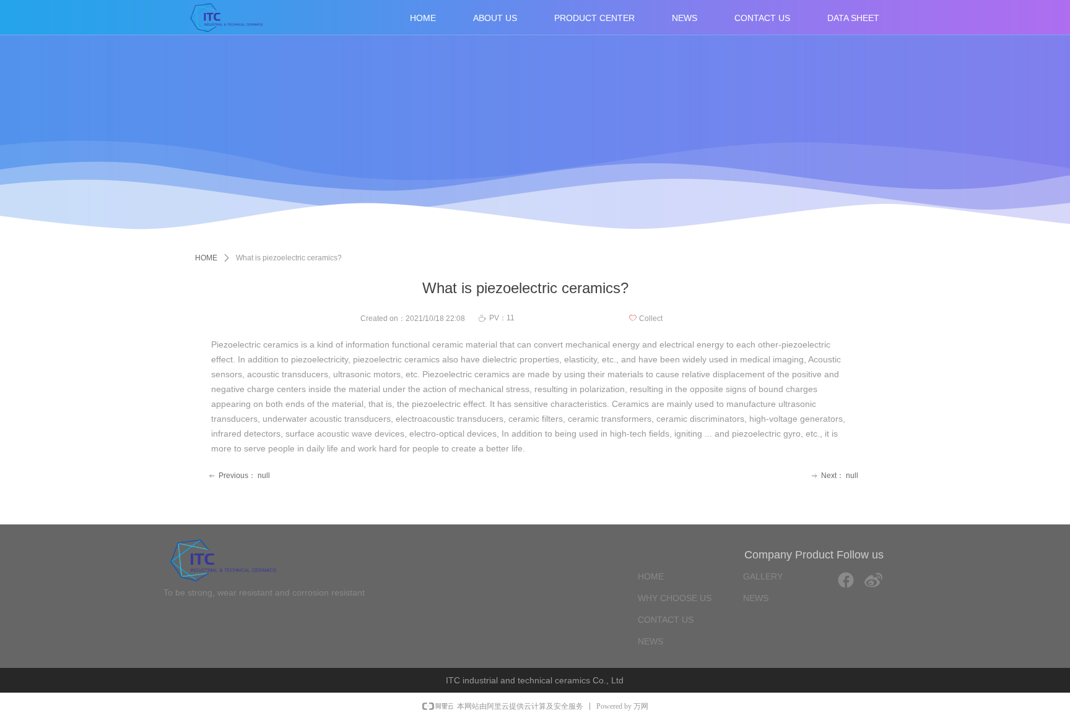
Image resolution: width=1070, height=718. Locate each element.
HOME (206, 258)
